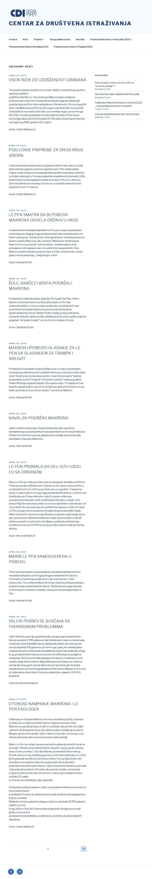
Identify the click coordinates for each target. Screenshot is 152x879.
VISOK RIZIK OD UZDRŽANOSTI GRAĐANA (47, 79)
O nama (13, 39)
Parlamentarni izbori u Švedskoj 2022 (28, 46)
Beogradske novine (60, 39)
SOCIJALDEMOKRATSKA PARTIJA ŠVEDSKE (117, 114)
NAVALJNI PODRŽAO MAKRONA (38, 418)
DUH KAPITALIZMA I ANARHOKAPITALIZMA (117, 94)
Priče (25, 39)
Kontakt (80, 39)
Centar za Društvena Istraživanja (70, 23)
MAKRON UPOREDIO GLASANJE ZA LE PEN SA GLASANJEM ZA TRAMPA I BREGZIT (44, 353)
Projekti (38, 39)
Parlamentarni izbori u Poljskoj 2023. (73, 46)
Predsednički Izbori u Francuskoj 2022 (110, 39)
